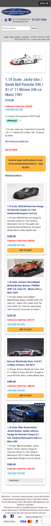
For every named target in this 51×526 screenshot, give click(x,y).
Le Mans (17, 37)
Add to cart (25, 250)
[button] (44, 3)
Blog (19, 517)
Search (34, 28)
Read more (14, 480)
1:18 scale (25, 37)
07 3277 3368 (39, 19)
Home (6, 37)
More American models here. (17, 141)
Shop (11, 37)
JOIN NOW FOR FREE (14, 109)
